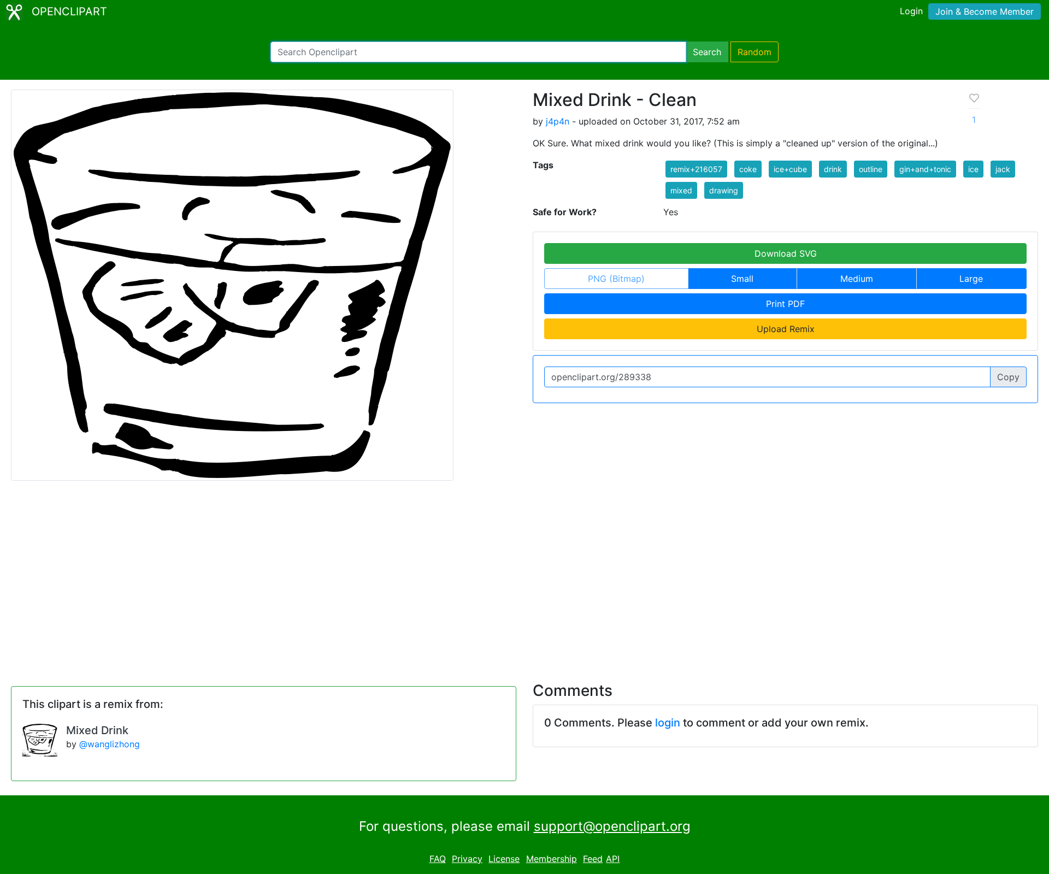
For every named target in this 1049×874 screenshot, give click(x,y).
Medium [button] (856, 278)
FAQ (437, 858)
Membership (551, 858)
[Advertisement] (524, 574)
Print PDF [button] (785, 303)
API (613, 858)
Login (911, 10)
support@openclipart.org (612, 826)
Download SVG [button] (786, 253)
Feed (593, 858)
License (504, 858)
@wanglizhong (109, 744)
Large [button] (971, 278)
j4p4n (557, 121)
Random (754, 51)
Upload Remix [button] (786, 328)
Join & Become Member (984, 11)
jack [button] (1002, 169)
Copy (1008, 376)
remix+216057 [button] (696, 169)
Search (707, 51)
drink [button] (833, 169)
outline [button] (870, 169)
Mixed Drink (97, 730)
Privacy (467, 858)
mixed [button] (681, 190)
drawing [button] (723, 190)
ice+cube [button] (790, 169)
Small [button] (742, 278)
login (667, 722)
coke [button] (748, 169)
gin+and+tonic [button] (925, 169)
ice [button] (973, 169)
